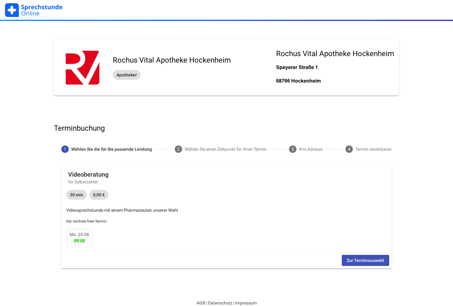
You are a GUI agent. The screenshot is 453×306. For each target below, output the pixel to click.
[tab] (106, 149)
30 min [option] (76, 194)
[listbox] (172, 75)
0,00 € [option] (99, 194)
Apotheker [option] (126, 74)
